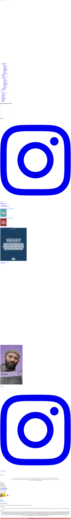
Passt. (28, 518)
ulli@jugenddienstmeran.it (38, 480)
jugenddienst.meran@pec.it (3, 489)
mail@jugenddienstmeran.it (3, 488)
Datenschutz (2, 500)
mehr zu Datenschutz (32, 518)
